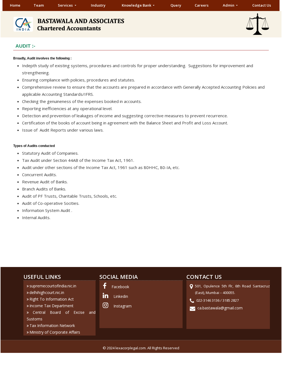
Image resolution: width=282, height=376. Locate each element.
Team (39, 5)
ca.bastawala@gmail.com (220, 307)
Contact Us (261, 5)
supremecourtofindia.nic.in (52, 285)
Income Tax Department (51, 305)
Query (175, 5)
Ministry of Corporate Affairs (54, 332)
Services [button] (66, 5)
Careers (201, 5)
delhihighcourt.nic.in (46, 292)
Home (15, 5)
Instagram (122, 306)
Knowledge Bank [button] (137, 5)
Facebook (120, 286)
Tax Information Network (52, 325)
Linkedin (120, 296)
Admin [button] (229, 5)
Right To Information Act (51, 299)
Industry (98, 5)
